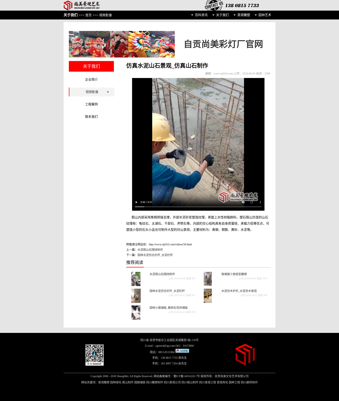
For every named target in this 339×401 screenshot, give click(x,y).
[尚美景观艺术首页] (99, 5)
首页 (88, 15)
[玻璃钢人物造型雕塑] (208, 285)
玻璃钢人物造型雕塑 (234, 274)
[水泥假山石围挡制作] (136, 285)
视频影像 (105, 15)
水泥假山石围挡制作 (150, 249)
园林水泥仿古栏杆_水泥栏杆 (155, 254)
